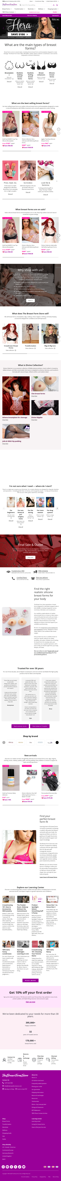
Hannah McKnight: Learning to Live (23, 952)
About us (30, 300)
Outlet (4, 1139)
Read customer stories (20, 726)
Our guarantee (36, 1089)
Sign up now (30, 1002)
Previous (3, 28)
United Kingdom (7, 1156)
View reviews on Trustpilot (39, 726)
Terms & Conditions (25, 1176)
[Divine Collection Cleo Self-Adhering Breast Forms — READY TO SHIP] (30, 778)
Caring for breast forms (38, 1124)
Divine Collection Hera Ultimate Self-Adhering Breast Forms (30, 140)
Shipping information (38, 1092)
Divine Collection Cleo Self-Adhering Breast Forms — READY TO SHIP (29, 795)
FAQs (49, 1176)
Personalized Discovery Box (49, 793)
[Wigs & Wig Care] (50, 334)
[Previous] (57, 176)
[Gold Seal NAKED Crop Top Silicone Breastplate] (11, 124)
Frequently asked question (39, 1083)
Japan (4, 1159)
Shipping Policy (43, 1176)
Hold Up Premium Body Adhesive (9, 794)
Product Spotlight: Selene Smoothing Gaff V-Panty (37, 909)
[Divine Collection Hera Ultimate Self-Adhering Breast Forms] (30, 124)
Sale (3, 1136)
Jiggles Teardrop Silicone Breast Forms (48, 140)
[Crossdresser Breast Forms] (10, 334)
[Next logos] (57, 742)
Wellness (4, 1130)
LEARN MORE (30, 469)
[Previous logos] (3, 742)
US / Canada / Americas (8, 1147)
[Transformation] (30, 334)
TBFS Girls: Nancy (50, 951)
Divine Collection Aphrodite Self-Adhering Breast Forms (49, 246)
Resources (35, 1098)
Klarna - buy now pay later (39, 1104)
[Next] (57, 181)
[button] (57, 5)
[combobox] (34, 5)
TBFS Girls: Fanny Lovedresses (6, 952)
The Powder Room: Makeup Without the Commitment (22, 908)
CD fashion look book (38, 1080)
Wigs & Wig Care (50, 346)
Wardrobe (5, 1127)
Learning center (36, 1121)
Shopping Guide (6, 1133)
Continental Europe (7, 1150)
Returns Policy (56, 1176)
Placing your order (37, 1086)
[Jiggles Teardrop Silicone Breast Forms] (50, 124)
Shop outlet (30, 557)
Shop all (10, 194)
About (31, 1)
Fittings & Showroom (37, 1107)
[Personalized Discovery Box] (50, 778)
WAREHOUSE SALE (34, 12)
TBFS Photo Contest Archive (39, 1113)
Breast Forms (6, 1121)
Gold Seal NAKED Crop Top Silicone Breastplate (9, 140)
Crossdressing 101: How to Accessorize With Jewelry (7, 908)
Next (58, 28)
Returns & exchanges (38, 1095)
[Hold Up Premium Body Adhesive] (11, 778)
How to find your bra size (39, 1127)
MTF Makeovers (36, 1110)
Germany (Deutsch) (7, 1153)
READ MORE (30, 980)
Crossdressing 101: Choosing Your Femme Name (37, 953)
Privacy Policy (34, 1176)
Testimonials (35, 1101)
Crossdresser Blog (39, 1)
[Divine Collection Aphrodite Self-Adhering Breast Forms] (50, 230)
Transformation (30, 346)
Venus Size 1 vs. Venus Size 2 (52, 906)
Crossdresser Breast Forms (11, 347)
